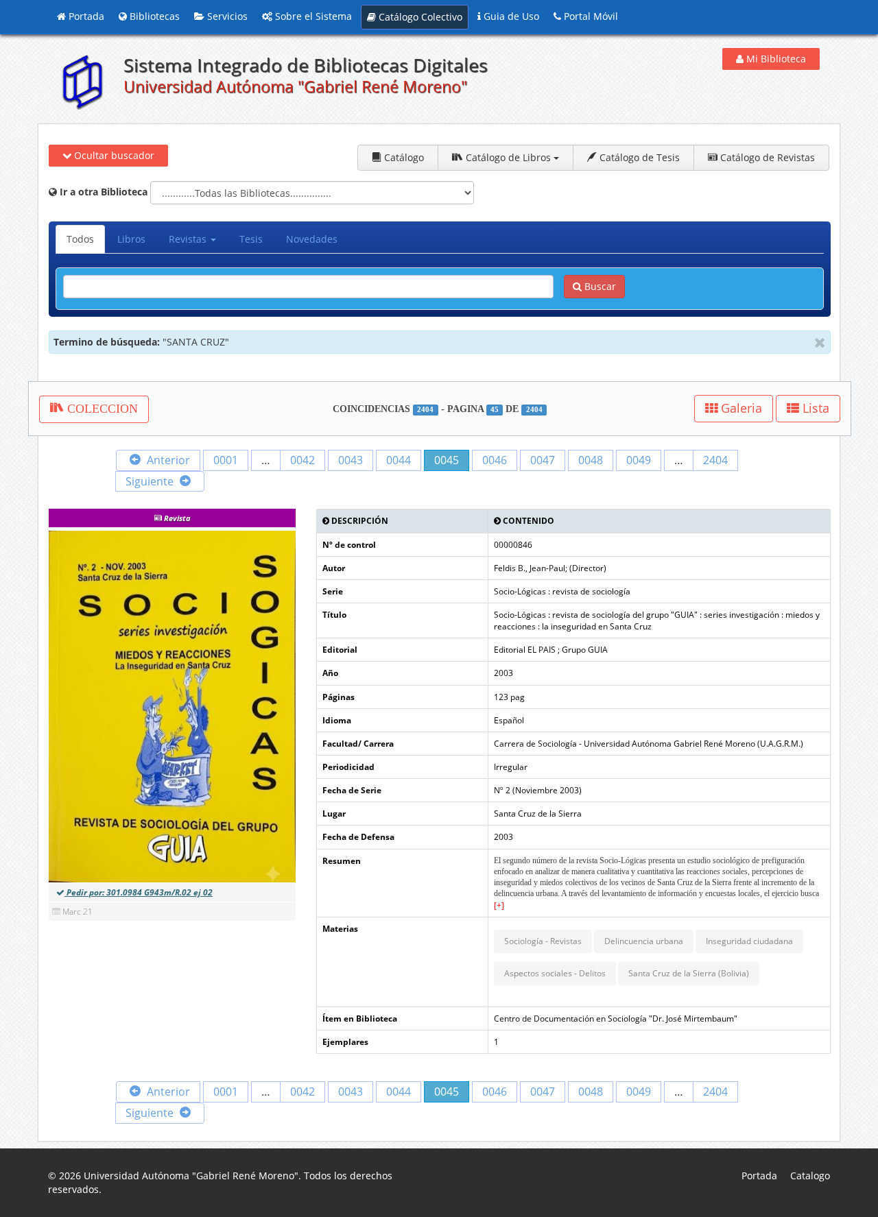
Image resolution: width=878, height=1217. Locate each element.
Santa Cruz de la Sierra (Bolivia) (688, 973)
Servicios (226, 16)
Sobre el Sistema (312, 16)
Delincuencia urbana (643, 941)
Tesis (251, 238)
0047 (542, 460)
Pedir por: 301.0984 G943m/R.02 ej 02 (138, 892)
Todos (80, 238)
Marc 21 (77, 911)
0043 (350, 460)
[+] (499, 905)
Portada (85, 16)
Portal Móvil (589, 16)
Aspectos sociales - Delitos (555, 973)
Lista (814, 408)
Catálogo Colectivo (419, 16)
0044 (398, 460)
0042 (302, 460)
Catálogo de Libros (508, 157)
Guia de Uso (510, 16)
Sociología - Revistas (543, 941)
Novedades (311, 238)
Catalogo (810, 1175)
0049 (638, 460)
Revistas (189, 238)
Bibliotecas (153, 16)
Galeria (739, 408)
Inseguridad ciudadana (749, 941)
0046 (494, 460)
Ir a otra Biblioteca (102, 191)
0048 (590, 460)
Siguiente (151, 481)
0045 (446, 460)
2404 (715, 460)
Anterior (167, 460)
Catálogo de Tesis (638, 157)
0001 (225, 460)
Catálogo (402, 157)
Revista (176, 518)
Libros (131, 238)
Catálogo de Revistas (766, 157)
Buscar (599, 286)
